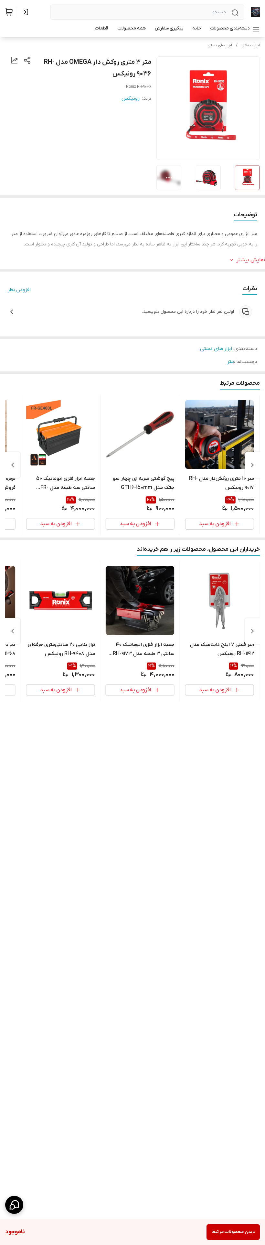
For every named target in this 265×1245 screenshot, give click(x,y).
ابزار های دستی (219, 45)
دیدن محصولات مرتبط (233, 1232)
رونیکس (131, 98)
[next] (12, 465)
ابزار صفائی (250, 45)
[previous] (252, 465)
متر (230, 361)
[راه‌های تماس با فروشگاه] (14, 1205)
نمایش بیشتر (251, 260)
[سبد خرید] (9, 12)
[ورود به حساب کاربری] (26, 12)
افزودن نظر (19, 290)
